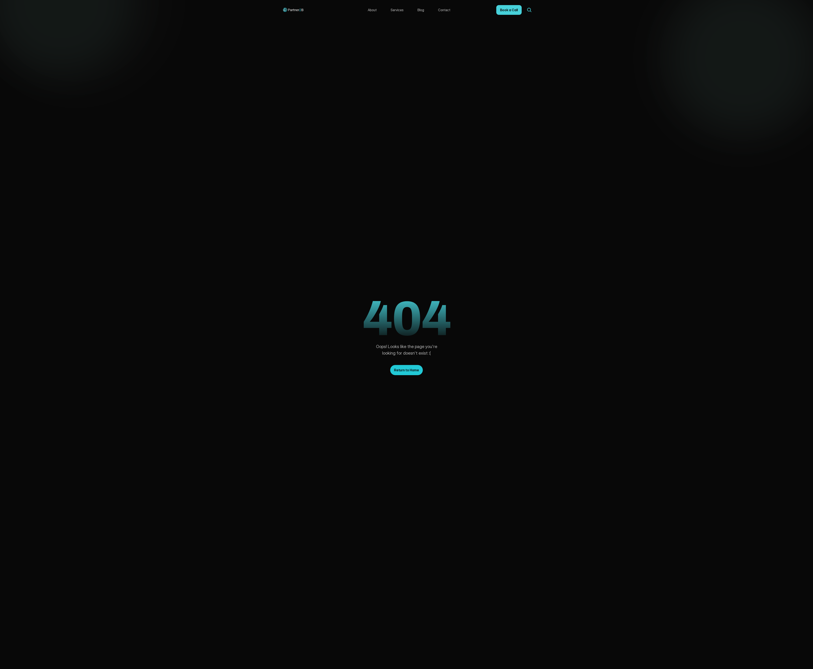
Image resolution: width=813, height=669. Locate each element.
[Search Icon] (529, 10)
